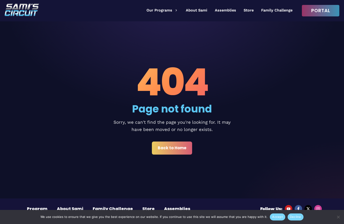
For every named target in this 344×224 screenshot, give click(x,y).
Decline (295, 217)
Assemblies (225, 10)
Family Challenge (277, 10)
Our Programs (159, 10)
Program (37, 209)
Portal (320, 10)
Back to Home (172, 148)
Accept (277, 217)
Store (249, 10)
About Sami (196, 10)
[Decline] (338, 217)
